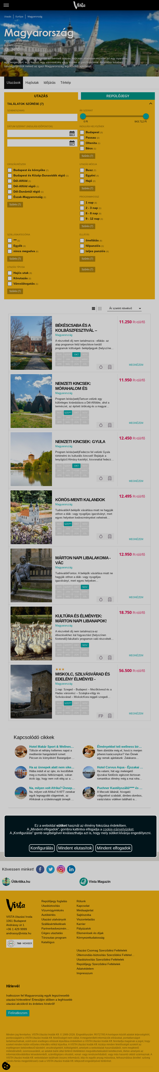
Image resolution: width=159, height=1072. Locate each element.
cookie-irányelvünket (118, 829)
